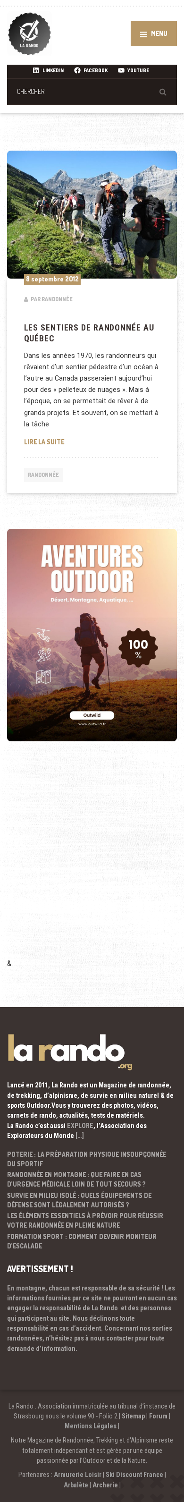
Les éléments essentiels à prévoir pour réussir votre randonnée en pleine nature (85, 1220)
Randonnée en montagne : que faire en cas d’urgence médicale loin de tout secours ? (76, 1179)
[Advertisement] (92, 863)
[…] (79, 1135)
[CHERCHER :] (92, 91)
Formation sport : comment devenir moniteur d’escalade (82, 1241)
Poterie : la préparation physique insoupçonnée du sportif (86, 1159)
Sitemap (133, 1416)
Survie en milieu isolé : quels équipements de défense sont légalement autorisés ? (79, 1200)
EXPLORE (80, 1125)
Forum (158, 1416)
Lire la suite (92, 441)
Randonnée (43, 474)
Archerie (105, 1485)
